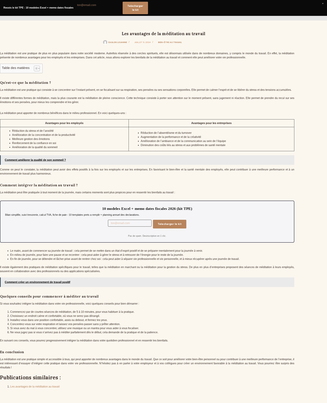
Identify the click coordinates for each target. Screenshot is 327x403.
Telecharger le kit (170, 224)
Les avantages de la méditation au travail (35, 386)
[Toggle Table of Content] (35, 68)
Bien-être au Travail (170, 42)
